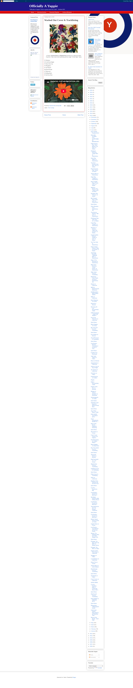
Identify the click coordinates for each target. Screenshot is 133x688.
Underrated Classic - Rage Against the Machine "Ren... (95, 612)
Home (32, 12)
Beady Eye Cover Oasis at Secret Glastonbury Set (94, 279)
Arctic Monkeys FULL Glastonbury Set (94, 208)
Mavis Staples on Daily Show (95, 445)
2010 (91, 637)
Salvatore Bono (34, 104)
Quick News (94, 204)
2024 (91, 92)
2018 (91, 105)
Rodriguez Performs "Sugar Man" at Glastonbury (94, 153)
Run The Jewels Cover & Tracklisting (95, 449)
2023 (91, 94)
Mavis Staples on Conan (94, 325)
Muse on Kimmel (95, 360)
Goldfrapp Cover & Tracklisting (95, 469)
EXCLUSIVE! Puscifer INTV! (95, 132)
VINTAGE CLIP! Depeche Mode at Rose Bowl (95, 404)
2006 (91, 646)
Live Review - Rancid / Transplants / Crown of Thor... (94, 346)
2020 (91, 100)
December (94, 117)
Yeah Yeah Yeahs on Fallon (94, 357)
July (92, 127)
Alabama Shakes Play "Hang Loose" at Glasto (95, 189)
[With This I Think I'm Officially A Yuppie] (35, 76)
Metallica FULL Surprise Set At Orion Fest (95, 482)
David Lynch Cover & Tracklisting (94, 595)
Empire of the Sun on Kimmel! (94, 388)
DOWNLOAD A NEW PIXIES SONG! (94, 293)
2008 (91, 642)
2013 (91, 115)
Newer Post (47, 115)
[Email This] (67, 106)
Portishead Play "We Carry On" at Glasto (95, 219)
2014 (91, 113)
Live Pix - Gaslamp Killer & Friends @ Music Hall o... (95, 587)
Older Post (80, 115)
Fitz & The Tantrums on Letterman (94, 319)
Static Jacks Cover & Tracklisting (94, 273)
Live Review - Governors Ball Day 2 (94, 503)
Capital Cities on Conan (95, 524)
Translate (99, 667)
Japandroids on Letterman (94, 363)
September (94, 123)
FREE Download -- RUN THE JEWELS (95, 314)
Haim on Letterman (94, 478)
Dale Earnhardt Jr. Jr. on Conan (94, 461)
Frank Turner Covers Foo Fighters (94, 436)
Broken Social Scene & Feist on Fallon (95, 520)
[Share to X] (70, 106)
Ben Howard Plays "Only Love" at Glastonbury (94, 200)
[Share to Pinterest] (73, 106)
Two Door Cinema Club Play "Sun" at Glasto (94, 164)
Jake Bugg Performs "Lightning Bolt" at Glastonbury (94, 255)
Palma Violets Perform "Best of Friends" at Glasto (95, 248)
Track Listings (51, 107)
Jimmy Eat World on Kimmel (93, 456)
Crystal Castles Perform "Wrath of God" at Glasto (94, 237)
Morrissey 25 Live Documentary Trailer (95, 308)
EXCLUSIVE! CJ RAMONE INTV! (95, 600)
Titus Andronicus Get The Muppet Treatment (95, 508)
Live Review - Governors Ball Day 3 (94, 494)
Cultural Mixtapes (67, 12)
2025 (91, 90)
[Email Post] (64, 105)
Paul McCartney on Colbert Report (95, 441)
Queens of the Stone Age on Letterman (95, 552)
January (93, 631)
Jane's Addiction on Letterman (98, 54)
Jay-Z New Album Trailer (95, 411)
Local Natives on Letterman (95, 559)
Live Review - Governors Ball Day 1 (94, 516)
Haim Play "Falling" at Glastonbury (94, 178)
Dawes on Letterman (94, 284)
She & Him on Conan (94, 432)
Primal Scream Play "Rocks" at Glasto (94, 170)
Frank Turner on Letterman (95, 579)
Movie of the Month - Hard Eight (95, 619)
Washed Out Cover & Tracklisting (94, 465)
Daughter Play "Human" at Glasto (94, 195)
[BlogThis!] (69, 106)
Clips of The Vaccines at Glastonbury (94, 261)
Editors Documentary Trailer (95, 383)
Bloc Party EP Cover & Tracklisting (94, 329)
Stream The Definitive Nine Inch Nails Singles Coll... (95, 535)
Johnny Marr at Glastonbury (94, 174)
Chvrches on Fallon (94, 373)
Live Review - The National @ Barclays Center (94, 529)
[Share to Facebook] (72, 106)
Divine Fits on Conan (94, 563)
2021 (91, 98)
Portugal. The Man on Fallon (95, 548)
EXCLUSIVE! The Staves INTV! (94, 415)
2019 (91, 103)
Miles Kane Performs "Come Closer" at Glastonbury (94, 267)
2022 (91, 96)
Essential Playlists (54, 12)
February (93, 629)
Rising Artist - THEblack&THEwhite (95, 607)
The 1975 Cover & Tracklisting (95, 338)
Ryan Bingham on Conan (94, 301)
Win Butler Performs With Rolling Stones (95, 498)
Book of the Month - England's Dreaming (94, 425)
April (92, 624)
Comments (93, 657)
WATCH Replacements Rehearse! (95, 289)
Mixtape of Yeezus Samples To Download (94, 393)
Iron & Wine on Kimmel (94, 335)
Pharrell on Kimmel (93, 304)
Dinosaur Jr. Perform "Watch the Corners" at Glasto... (94, 230)
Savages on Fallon (94, 556)
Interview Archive (41, 12)
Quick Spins (94, 400)
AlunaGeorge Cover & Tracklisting (94, 570)
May (92, 622)
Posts (91, 654)
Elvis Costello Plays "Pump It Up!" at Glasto (94, 183)
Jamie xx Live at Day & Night (95, 367)
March (93, 626)
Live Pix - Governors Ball (94, 489)
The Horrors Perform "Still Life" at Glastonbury (94, 214)
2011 (91, 635)
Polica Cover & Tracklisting (94, 475)
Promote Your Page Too (34, 77)
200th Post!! (91, 19)
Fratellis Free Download (94, 353)
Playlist (92, 379)
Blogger (74, 677)
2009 (91, 640)
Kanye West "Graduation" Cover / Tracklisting (98, 41)
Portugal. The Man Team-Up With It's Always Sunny (95, 543)
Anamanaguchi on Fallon (94, 398)
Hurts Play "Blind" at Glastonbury (94, 159)
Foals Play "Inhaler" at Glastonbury (94, 224)
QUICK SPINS (94, 582)
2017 (91, 107)
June (92, 129)
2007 (91, 644)
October (93, 121)
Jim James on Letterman (94, 370)
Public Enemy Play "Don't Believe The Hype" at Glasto (94, 146)
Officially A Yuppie (43, 6)
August (93, 125)
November (94, 119)
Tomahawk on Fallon (94, 576)
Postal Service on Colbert (94, 377)
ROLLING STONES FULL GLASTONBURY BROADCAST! (95, 138)
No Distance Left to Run (34, 20)
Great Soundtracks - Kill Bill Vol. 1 (95, 420)
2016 (91, 109)
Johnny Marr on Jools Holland (95, 566)
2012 (91, 633)
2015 (91, 111)
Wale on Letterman (94, 297)
